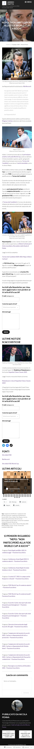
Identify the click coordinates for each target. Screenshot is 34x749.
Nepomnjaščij (5, 520)
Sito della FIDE (7, 455)
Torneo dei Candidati (10, 202)
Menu (29, 2)
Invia (6, 332)
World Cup (14, 522)
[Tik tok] (11, 445)
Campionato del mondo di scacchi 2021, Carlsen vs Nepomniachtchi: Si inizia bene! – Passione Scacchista (16, 646)
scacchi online (13, 520)
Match (3, 518)
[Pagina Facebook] (7, 445)
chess (10, 517)
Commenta (26, 692)
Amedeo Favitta (10, 3)
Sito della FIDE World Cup (10, 463)
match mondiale (22, 163)
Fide (17, 517)
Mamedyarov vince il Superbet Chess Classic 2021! (8, 734)
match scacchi (18, 518)
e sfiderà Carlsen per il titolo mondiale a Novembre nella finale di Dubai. (17, 246)
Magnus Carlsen (7, 121)
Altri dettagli (6, 312)
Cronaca (10, 523)
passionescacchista (15, 488)
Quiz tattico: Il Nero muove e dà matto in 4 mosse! (16, 480)
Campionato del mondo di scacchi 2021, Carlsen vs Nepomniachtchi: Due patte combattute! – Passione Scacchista (16, 657)
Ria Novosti (27, 86)
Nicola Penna (24, 44)
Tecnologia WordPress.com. (17, 744)
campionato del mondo (10, 513)
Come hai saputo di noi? (9, 304)
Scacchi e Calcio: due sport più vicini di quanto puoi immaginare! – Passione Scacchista (16, 605)
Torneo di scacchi (6, 522)
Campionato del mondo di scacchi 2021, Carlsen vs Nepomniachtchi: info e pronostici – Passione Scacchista (16, 635)
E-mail (8, 296)
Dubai (13, 517)
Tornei (15, 525)
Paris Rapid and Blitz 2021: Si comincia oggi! (25, 734)
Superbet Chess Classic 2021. (18, 372)
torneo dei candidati (23, 520)
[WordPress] (3, 445)
